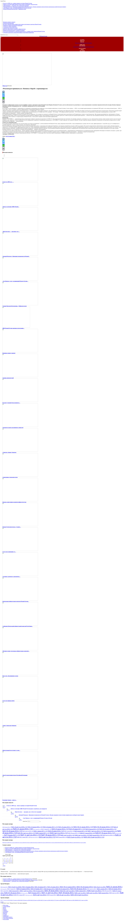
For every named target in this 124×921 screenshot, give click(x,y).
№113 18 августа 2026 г (29, 842)
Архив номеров (6, 906)
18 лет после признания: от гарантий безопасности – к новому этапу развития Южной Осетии (24, 31)
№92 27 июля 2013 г (37, 829)
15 (10, 860)
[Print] (62, 102)
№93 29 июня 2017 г (77, 829)
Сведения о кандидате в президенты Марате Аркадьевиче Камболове (18, 32)
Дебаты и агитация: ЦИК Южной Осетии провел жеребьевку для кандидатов (20, 4)
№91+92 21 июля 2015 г (83, 827)
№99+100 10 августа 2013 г (94, 837)
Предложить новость (7, 917)
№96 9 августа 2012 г (59, 833)
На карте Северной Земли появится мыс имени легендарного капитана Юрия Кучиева (22, 24)
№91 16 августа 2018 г (19, 827)
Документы (82, 45)
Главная (5, 910)
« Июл (3, 865)
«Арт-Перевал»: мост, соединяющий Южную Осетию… (15, 281)
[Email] (62, 100)
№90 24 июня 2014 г (6, 827)
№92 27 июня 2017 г (46, 829)
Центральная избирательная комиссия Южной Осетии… (15, 601)
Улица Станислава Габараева (9, 725)
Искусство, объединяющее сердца (10, 675)
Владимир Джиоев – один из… (9, 800)
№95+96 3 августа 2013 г (26, 833)
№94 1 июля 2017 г (41, 831)
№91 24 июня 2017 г (50, 827)
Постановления (90, 46)
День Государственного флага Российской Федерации (14, 775)
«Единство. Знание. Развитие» (10, 26)
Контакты (5, 912)
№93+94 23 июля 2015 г (107, 829)
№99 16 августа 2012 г (75, 837)
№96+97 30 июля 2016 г (105, 833)
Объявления (5, 915)
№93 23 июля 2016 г (60, 829)
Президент (77, 43)
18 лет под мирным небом (8, 700)
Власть (82, 41)
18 (4, 861)
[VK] (62, 92)
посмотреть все (5, 900)
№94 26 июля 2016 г (56, 831)
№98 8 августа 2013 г (109, 835)
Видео (82, 49)
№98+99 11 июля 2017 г (23, 837)
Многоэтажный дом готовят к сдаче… (11, 750)
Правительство (83, 43)
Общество (82, 44)
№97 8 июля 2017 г (12, 835)
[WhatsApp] (62, 98)
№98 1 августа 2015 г (68, 835)
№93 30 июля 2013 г (92, 829)
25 (4, 862)
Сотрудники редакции (8, 918)
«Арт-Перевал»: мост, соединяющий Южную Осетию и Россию (17, 8)
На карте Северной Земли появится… (11, 402)
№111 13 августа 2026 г (13, 842)
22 (10, 861)
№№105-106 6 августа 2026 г (62, 842)
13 (7, 860)
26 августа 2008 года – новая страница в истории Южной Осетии (17, 3)
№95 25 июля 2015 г (110, 831)
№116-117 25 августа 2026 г (52, 842)
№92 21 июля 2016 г (23, 829)
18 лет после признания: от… (9, 551)
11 (4, 860)
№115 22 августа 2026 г (44, 842)
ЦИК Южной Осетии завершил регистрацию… (13, 328)
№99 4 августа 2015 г (35, 837)
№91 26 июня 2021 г (10, 136)
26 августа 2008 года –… (8, 181)
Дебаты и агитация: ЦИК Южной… (10, 206)
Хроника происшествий (8, 23)
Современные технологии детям (10, 27)
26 (6, 862)
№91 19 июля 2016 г (35, 827)
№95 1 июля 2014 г (69, 831)
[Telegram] (62, 94)
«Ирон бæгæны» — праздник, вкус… (11, 231)
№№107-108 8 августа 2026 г (71, 842)
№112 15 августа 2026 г (21, 842)
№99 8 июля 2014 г (61, 837)
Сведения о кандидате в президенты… (11, 576)
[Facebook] (62, 96)
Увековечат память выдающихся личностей (12, 25)
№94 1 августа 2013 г (28, 831)
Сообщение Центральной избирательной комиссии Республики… (17, 626)
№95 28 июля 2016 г (52, 891)
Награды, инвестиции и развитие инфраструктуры (14, 29)
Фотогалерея (82, 48)
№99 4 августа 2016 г (47, 837)
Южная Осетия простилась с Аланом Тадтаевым (14, 30)
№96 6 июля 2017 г (42, 833)
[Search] (40, 821)
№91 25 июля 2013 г (65, 827)
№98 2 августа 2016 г (82, 835)
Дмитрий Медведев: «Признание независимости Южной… (16, 256)
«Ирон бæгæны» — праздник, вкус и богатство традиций (16, 5)
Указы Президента (77, 46)
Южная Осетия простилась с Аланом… (11, 526)
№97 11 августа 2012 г (31, 835)
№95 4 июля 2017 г (80, 831)
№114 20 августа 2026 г (36, 842)
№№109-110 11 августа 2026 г (81, 842)
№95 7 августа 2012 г (95, 831)
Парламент (89, 43)
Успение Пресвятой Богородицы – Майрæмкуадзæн (14, 9)
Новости (82, 40)
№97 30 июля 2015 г (50, 835)
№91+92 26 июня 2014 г (103, 827)
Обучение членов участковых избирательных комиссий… (15, 651)
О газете (82, 39)
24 (3, 862)
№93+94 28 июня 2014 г (12, 831)
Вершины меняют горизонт (9, 22)
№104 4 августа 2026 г (6, 842)
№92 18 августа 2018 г (100, 887)
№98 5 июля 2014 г (95, 835)
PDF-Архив (82, 50)
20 (7, 861)
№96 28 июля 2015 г (74, 833)
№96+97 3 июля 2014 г (87, 833)
